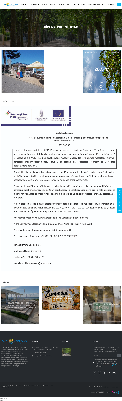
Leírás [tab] (5, 101)
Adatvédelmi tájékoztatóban (111, 365)
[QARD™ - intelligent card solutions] (100, 392)
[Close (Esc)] (1, 398)
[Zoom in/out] (6, 398)
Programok (35, 4)
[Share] (2, 398)
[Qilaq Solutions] (114, 392)
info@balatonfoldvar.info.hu (44, 356)
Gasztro (53, 4)
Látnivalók (24, 4)
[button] (119, 4)
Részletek (20, 312)
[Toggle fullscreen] (4, 398)
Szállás (44, 4)
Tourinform (110, 4)
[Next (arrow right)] (2, 400)
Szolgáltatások (65, 4)
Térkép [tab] (12, 101)
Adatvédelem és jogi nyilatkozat (98, 387)
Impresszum (115, 387)
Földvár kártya (79, 4)
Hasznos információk (95, 4)
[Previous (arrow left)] (1, 400)
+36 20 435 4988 (40, 353)
